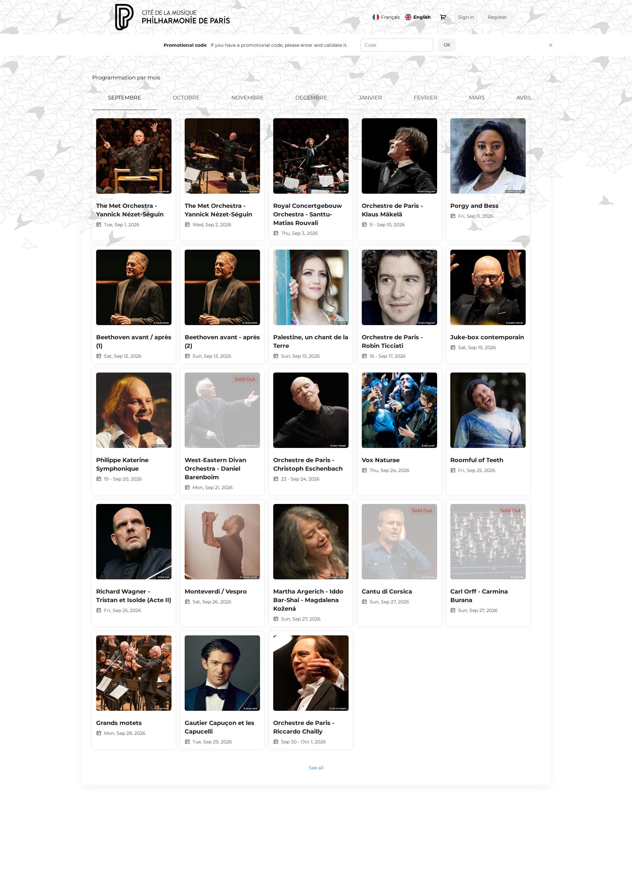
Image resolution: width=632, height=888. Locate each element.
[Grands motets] (133, 685)
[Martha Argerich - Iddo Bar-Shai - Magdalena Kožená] (311, 563)
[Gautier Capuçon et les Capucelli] (222, 690)
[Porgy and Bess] (488, 168)
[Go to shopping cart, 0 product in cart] (443, 17)
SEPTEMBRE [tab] (124, 98)
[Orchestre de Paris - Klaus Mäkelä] (399, 173)
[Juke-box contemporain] (488, 300)
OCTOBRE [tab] (186, 98)
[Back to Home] (181, 17)
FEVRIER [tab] (425, 98)
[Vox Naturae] (399, 423)
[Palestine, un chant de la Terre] (311, 304)
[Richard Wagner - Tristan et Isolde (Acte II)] (133, 559)
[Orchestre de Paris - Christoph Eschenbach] (311, 427)
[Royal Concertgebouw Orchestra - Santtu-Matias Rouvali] (311, 177)
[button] (550, 45)
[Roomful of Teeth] (488, 423)
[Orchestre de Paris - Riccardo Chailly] (311, 690)
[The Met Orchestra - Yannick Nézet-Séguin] (133, 173)
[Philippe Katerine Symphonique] (133, 427)
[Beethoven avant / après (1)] (133, 304)
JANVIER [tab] (370, 98)
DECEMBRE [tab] (311, 98)
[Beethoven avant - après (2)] (222, 304)
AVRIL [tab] (524, 98)
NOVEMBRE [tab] (247, 98)
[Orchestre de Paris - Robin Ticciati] (399, 304)
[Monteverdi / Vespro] (222, 554)
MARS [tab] (477, 98)
